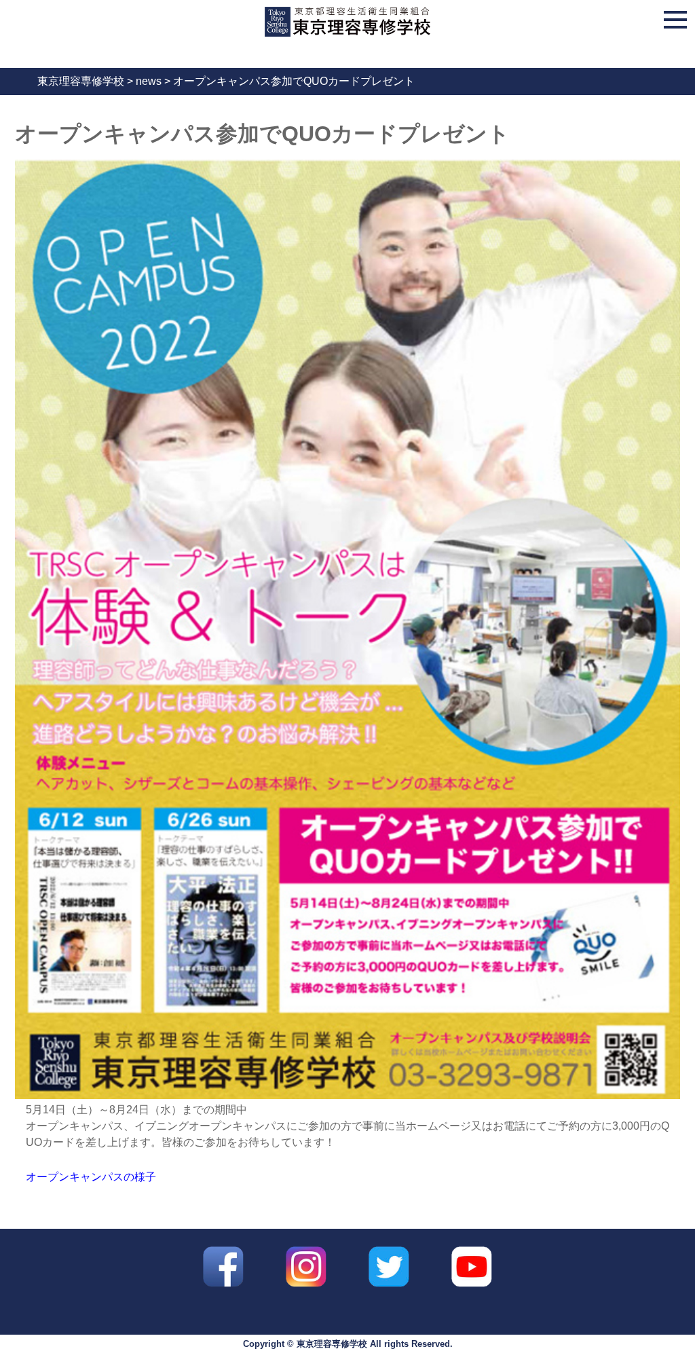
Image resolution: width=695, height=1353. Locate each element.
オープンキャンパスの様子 (91, 1177)
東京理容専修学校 (332, 1344)
